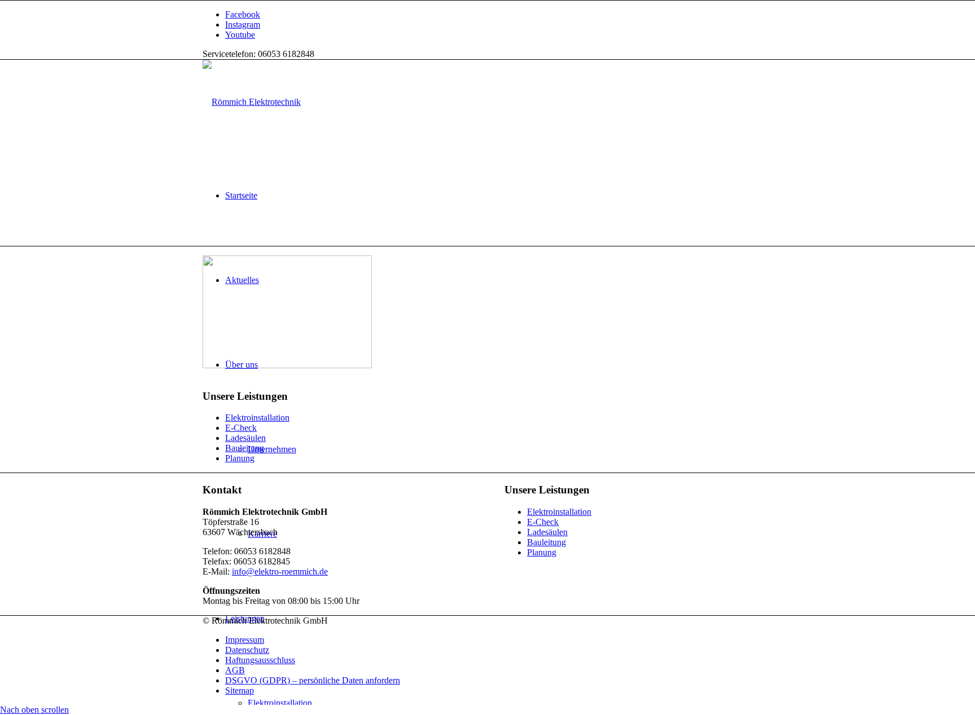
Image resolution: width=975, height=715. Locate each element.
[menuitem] (498, 195)
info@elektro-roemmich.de (280, 571)
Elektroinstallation (257, 417)
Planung (239, 458)
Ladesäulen (245, 438)
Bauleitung (244, 448)
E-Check (241, 427)
